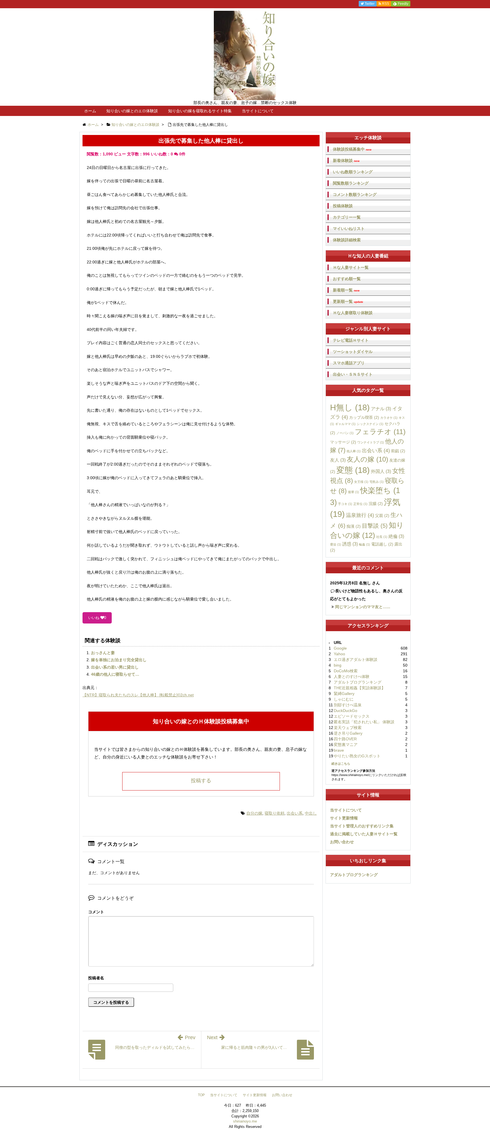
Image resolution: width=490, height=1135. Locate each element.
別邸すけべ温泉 (348, 705)
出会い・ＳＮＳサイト (353, 374)
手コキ (345, 504)
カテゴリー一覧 (347, 217)
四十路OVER (345, 739)
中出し (311, 813)
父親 (382, 515)
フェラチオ (380, 432)
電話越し (382, 544)
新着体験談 (346, 160)
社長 (381, 536)
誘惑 (350, 543)
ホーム (90, 111)
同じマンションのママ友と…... (362, 607)
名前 (201, 978)
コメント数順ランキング (355, 194)
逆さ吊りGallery (348, 733)
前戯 (398, 451)
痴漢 (354, 526)
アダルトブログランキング (357, 682)
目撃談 (375, 526)
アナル (381, 408)
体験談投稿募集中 (352, 149)
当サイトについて (258, 111)
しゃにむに (344, 699)
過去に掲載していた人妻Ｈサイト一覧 (364, 834)
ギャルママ (345, 424)
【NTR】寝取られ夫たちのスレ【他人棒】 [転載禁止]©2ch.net (138, 695)
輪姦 (364, 544)
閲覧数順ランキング (351, 183)
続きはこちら (340, 763)
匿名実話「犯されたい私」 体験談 (364, 722)
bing (337, 665)
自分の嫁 (254, 813)
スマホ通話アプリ (349, 363)
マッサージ (343, 442)
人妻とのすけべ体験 (351, 676)
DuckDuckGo (345, 710)
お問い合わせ (342, 842)
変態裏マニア (346, 744)
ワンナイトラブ (370, 442)
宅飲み (376, 481)
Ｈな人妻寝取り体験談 (353, 313)
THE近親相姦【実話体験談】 (359, 688)
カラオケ (389, 417)
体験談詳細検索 (347, 240)
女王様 (361, 481)
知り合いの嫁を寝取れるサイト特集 (200, 111)
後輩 (353, 492)
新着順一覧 (346, 290)
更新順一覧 (348, 301)
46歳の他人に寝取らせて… (115, 674)
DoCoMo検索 (346, 671)
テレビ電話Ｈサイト (351, 340)
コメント (96, 912)
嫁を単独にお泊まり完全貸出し (119, 660)
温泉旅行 (360, 515)
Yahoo (339, 654)
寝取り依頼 (274, 813)
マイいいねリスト (349, 229)
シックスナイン (370, 424)
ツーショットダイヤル (353, 352)
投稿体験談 (343, 206)
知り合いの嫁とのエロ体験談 (132, 111)
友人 (338, 459)
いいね (97, 618)
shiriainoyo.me (245, 1121)
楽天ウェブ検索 (348, 727)
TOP (201, 1095)
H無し (350, 407)
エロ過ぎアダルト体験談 (355, 659)
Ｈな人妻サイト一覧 (351, 267)
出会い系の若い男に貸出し (115, 667)
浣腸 (376, 503)
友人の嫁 (367, 459)
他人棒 (354, 451)
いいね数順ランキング (353, 172)
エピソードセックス (351, 716)
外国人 (381, 471)
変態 (353, 470)
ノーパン (345, 433)
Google (340, 648)
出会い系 (295, 813)
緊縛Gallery (344, 693)
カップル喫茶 (364, 417)
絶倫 (396, 536)
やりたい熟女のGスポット (357, 756)
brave (339, 750)
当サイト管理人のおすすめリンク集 (362, 826)
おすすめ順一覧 (347, 279)
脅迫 (335, 544)
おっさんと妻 (103, 652)
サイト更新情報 (344, 818)
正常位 (360, 504)
